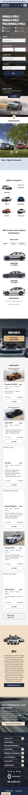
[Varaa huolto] (15, 5)
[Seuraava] (16, 152)
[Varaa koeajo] (21, 5)
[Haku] (12, 5)
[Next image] (16, 112)
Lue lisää (14, 96)
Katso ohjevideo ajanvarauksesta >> (14, 343)
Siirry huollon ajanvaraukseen (14, 338)
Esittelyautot (7, 28)
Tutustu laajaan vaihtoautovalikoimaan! (14, 1)
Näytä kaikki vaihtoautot (10, 616)
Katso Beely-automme (14, 685)
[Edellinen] (11, 152)
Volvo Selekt (20, 31)
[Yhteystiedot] (18, 5)
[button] (25, 5)
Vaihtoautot (7, 31)
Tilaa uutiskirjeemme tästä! (13, 723)
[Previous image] (12, 112)
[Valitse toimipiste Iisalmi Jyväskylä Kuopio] (14, 68)
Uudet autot (20, 28)
